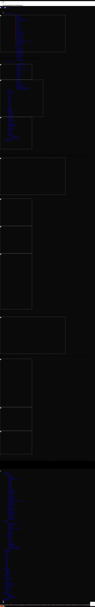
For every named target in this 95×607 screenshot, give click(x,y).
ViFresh (10, 518)
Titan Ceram (11, 514)
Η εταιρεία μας (6, 598)
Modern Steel (11, 542)
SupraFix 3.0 (11, 513)
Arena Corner (11, 524)
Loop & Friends (12, 491)
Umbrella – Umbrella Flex (14, 548)
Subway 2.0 (11, 498)
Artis (9, 480)
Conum (10, 485)
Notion (7, 586)
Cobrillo (5, 592)
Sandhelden (6, 568)
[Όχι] (4, 606)
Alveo (7, 552)
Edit (7, 581)
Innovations (8, 505)
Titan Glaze (19, 56)
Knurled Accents (10, 583)
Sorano (10, 543)
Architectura (11, 478)
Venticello (10, 502)
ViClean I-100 (11, 503)
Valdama (5, 549)
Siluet (9, 530)
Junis (9, 541)
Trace (7, 566)
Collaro (10, 484)
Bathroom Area (12, 596)
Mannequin (8, 593)
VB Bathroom (9, 13)
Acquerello (8, 551)
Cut (6, 554)
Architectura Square (13, 479)
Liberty (10, 490)
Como (9, 538)
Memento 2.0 (11, 493)
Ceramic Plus (11, 508)
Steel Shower (11, 546)
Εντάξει (2, 606)
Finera (10, 539)
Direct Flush (11, 509)
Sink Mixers (8, 535)
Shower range (11, 497)
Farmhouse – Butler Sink (14, 528)
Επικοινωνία (6, 600)
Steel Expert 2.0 (12, 544)
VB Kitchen (8, 61)
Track (7, 567)
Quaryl (10, 510)
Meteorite (8, 572)
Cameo (7, 553)
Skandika (8, 574)
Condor (10, 527)
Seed (7, 562)
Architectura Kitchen (22, 64)
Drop (7, 556)
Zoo (7, 591)
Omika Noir (8, 587)
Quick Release (20, 52)
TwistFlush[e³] (20, 60)
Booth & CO (8, 579)
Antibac (10, 507)
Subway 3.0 (11, 499)
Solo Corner (11, 532)
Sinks (15, 62)
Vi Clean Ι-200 (11, 504)
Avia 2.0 (10, 537)
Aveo (9, 483)
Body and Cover (12, 597)
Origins (7, 588)
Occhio (7, 559)
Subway (10, 533)
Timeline (10, 534)
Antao (9, 475)
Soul (7, 563)
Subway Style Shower (13, 547)
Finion (9, 488)
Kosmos (8, 571)
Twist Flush (11, 517)
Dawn (9, 486)
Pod (7, 561)
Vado (4, 576)
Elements (8, 582)
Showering (8, 590)
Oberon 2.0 (11, 494)
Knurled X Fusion (10, 584)
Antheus (10, 476)
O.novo (10, 495)
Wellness (8, 595)
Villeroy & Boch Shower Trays (15, 500)
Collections (8, 474)
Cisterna (10, 525)
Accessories (9, 577)
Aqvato (7, 569)
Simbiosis (8, 573)
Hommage (10, 489)
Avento (10, 481)
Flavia (9, 529)
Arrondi (7, 578)
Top (6, 564)
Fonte (7, 557)
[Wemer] (4, 7)
